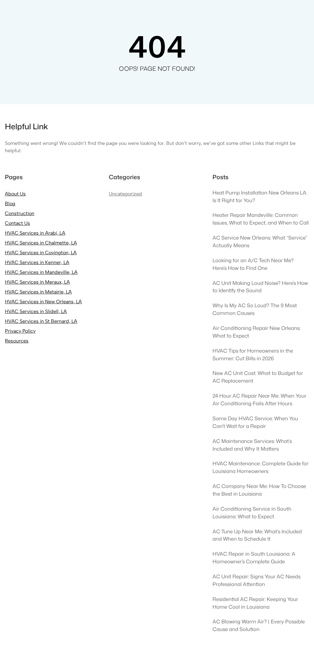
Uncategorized (125, 194)
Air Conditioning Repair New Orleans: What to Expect (257, 331)
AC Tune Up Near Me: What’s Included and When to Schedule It (257, 535)
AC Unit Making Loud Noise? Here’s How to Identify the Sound (260, 286)
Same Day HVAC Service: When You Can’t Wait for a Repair (255, 422)
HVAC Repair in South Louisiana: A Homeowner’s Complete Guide (254, 557)
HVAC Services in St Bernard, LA (41, 321)
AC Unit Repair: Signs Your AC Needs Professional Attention (257, 580)
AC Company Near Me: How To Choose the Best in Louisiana (259, 489)
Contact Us (17, 223)
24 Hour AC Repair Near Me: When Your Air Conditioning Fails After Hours (259, 399)
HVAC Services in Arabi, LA (35, 233)
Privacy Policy (20, 331)
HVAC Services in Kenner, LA (37, 262)
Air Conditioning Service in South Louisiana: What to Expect (252, 512)
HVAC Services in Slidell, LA (36, 311)
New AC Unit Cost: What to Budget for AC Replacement (258, 376)
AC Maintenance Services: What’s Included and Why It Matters (252, 444)
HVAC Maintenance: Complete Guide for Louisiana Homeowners (260, 467)
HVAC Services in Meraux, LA (37, 282)
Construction (19, 213)
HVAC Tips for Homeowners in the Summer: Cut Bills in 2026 (253, 354)
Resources (17, 341)
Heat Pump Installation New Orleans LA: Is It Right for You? (260, 196)
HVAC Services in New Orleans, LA (43, 301)
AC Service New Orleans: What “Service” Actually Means (260, 241)
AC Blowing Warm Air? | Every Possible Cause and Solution (259, 625)
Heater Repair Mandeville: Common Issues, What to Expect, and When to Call (261, 218)
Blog (10, 203)
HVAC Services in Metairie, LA (38, 292)
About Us (15, 194)
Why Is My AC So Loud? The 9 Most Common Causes (255, 309)
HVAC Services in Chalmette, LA (41, 243)
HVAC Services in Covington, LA (41, 252)
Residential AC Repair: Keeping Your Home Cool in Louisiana (255, 603)
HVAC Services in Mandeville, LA (41, 272)
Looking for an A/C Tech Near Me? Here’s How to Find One (253, 264)
